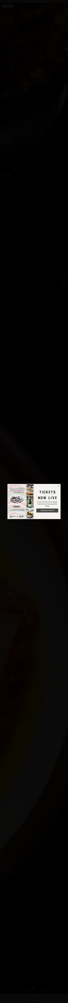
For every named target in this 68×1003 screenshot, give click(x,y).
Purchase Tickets (47, 510)
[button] (59, 486)
